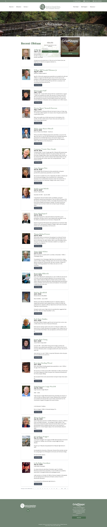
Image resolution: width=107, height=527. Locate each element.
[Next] (68, 489)
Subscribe (79, 517)
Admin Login (58, 525)
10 (56, 488)
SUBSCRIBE (50, 51)
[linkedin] (28, 510)
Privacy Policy (47, 525)
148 (62, 488)
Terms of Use (53, 525)
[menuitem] (11, 7)
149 (65, 488)
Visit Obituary (38, 64)
